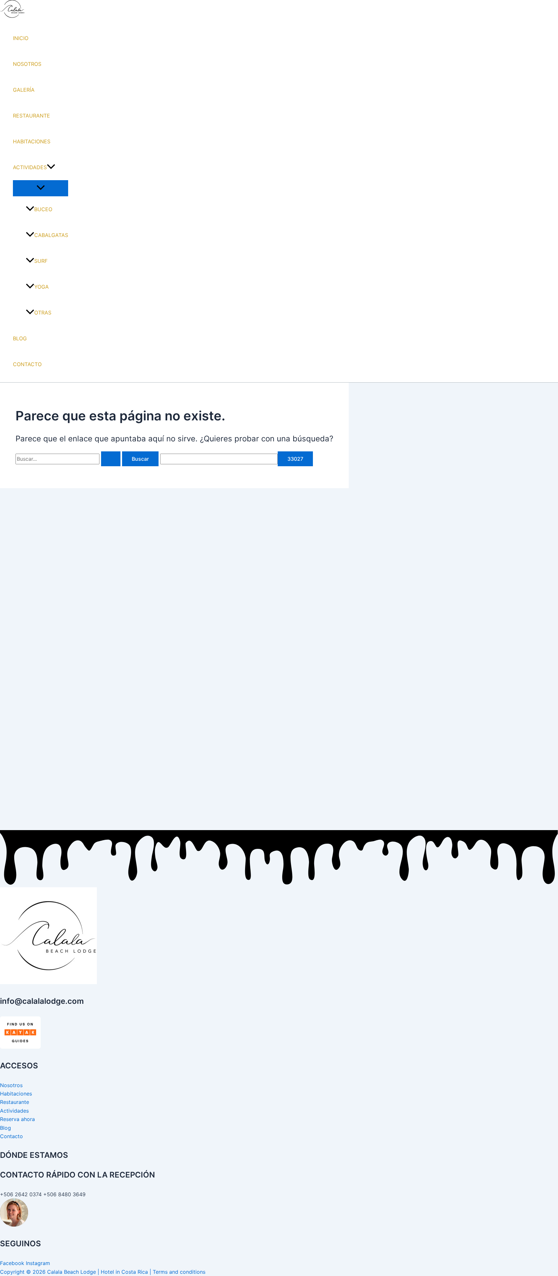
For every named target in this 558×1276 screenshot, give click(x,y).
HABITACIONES (31, 141)
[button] (51, 167)
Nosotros (11, 1085)
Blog (5, 1128)
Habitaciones (16, 1093)
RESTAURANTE (31, 115)
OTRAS (42, 312)
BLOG (20, 338)
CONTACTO (27, 364)
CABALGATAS (51, 235)
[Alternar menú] (40, 188)
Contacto (11, 1136)
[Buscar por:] (69, 459)
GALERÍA (24, 90)
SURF (40, 261)
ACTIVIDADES (30, 167)
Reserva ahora (17, 1119)
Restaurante (14, 1102)
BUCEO (43, 209)
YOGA (41, 286)
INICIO (20, 38)
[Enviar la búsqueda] (110, 458)
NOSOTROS (27, 64)
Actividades (14, 1110)
